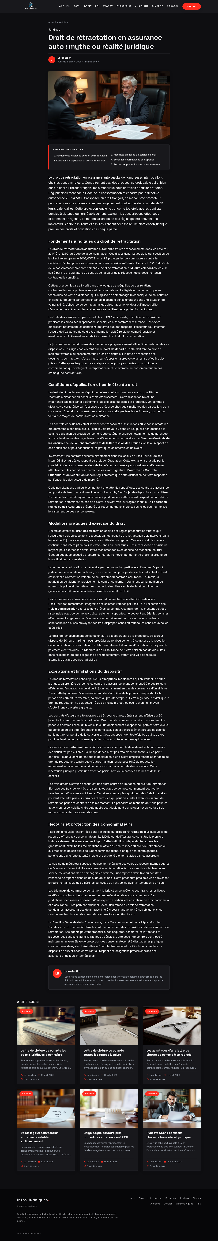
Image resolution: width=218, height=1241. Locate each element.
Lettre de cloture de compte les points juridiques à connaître (43, 1053)
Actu (77, 6)
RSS (199, 1203)
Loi (97, 6)
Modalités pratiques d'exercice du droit (135, 154)
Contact (192, 6)
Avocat (108, 6)
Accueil (64, 6)
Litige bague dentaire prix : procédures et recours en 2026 (106, 1135)
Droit (88, 6)
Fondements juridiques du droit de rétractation (81, 155)
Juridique (142, 6)
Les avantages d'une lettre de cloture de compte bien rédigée (169, 1053)
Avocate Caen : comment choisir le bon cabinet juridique (169, 1135)
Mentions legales (184, 1203)
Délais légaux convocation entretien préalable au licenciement (40, 1137)
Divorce (157, 6)
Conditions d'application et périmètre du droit (80, 160)
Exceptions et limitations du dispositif (134, 159)
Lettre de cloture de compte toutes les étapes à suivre (104, 1053)
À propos (173, 6)
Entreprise (124, 6)
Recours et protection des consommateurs (137, 164)
